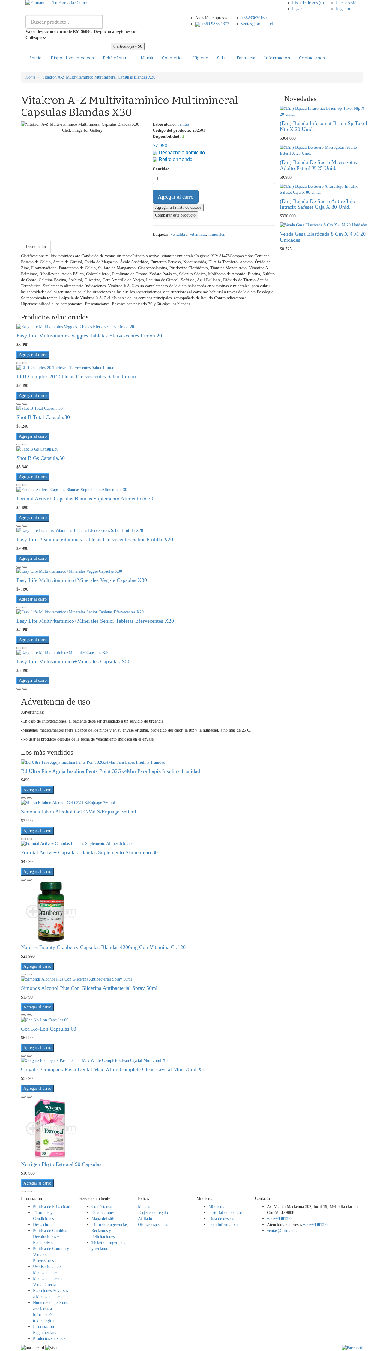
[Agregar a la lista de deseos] (18, 363)
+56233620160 (254, 18)
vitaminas (198, 234)
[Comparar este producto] (24, 363)
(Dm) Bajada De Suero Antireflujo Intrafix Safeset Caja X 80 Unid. (317, 204)
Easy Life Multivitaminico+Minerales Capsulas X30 (73, 661)
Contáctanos (312, 58)
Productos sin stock (49, 1338)
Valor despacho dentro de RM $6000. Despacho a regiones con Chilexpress (82, 34)
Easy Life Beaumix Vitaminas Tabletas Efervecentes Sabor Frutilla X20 (94, 539)
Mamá (147, 58)
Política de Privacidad (51, 1206)
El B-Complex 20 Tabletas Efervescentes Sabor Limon (76, 376)
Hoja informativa (223, 1224)
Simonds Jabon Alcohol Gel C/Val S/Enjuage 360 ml (78, 812)
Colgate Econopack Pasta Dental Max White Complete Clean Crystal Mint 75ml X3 (113, 1069)
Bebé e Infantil (117, 58)
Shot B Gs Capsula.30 (40, 458)
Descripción (36, 246)
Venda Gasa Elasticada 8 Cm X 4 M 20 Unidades (323, 237)
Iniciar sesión (347, 3)
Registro (343, 9)
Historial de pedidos (225, 1212)
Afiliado (145, 1218)
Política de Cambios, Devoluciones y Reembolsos (50, 1236)
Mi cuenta (216, 1206)
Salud (222, 58)
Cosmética (173, 58)
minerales (216, 234)
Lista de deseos (221, 1218)
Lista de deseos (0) (308, 3)
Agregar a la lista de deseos (178, 207)
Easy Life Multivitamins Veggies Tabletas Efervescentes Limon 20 (89, 336)
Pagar (297, 9)
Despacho (41, 1224)
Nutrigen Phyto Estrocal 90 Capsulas (61, 1164)
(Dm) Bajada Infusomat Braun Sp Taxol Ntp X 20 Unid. (323, 126)
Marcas (144, 1206)
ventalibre (179, 234)
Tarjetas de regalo (153, 1212)
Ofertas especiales (153, 1224)
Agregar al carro (176, 197)
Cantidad (161, 169)
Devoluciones (103, 1212)
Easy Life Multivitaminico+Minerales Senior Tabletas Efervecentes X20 (95, 621)
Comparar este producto (175, 215)
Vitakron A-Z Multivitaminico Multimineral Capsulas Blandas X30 (98, 77)
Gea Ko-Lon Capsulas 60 (48, 1029)
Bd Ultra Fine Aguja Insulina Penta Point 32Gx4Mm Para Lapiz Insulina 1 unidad (110, 771)
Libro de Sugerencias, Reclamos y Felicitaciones (110, 1230)
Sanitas (183, 124)
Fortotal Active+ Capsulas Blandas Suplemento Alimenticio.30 (84, 499)
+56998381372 (279, 1218)
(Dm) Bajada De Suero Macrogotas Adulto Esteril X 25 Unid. (318, 165)
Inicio (36, 58)
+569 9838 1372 (214, 24)
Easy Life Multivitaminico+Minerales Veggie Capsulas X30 (81, 580)
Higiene (200, 58)
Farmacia (246, 58)
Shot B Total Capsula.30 (43, 417)
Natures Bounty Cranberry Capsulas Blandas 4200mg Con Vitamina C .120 (103, 947)
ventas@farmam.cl (257, 24)
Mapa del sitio (104, 1218)
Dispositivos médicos (72, 58)
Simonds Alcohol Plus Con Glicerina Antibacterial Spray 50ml (89, 988)
